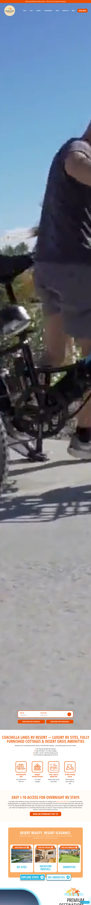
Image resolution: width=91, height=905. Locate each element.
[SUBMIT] (69, 714)
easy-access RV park (62, 801)
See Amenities (56, 877)
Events (38, 11)
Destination (48, 11)
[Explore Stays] (42, 877)
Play (31, 11)
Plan (57, 11)
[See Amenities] (68, 877)
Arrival (22, 713)
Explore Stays (30, 877)
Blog (73, 11)
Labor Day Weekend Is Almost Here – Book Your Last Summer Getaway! (45, 1)
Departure (43, 713)
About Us (65, 11)
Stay (24, 11)
